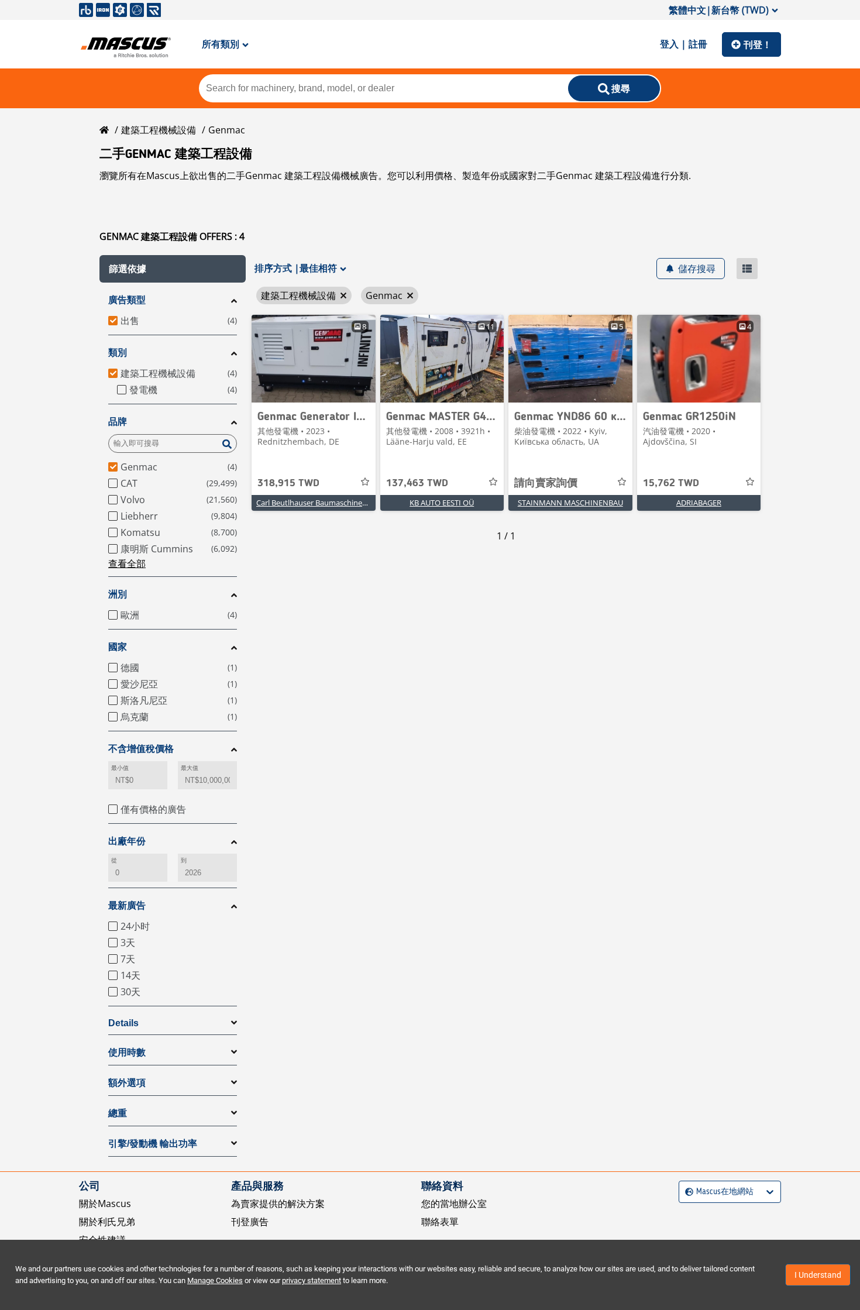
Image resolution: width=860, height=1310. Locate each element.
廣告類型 (127, 300)
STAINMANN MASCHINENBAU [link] (570, 502)
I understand (817, 1275)
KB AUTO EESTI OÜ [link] (442, 502)
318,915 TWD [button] (288, 483)
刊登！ (758, 44)
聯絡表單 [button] (440, 1221)
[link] (314, 359)
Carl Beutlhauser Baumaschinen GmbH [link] (323, 502)
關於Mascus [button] (105, 1203)
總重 (117, 1113)
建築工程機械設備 (158, 129)
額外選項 (127, 1083)
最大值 (189, 768)
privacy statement (311, 1280)
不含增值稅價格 (141, 749)
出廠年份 (127, 841)
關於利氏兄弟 (107, 1221)
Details (123, 1023)
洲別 (117, 594)
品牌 (117, 422)
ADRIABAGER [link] (698, 502)
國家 (117, 647)
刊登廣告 (250, 1221)
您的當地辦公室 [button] (454, 1203)
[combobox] (686, 1191)
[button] (172, 269)
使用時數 (127, 1052)
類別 (117, 352)
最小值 (120, 768)
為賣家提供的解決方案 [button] (278, 1203)
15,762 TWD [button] (671, 483)
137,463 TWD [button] (417, 483)
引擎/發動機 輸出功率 (152, 1144)
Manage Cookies (215, 1280)
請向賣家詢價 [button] (545, 483)
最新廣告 (127, 905)
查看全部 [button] (127, 563)
